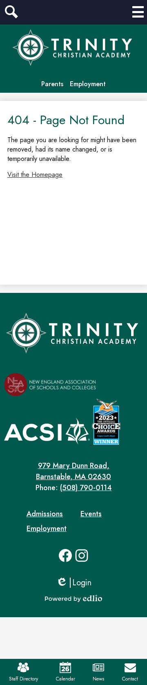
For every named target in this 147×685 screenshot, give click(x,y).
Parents (52, 84)
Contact (130, 679)
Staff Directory (23, 679)
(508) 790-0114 (86, 487)
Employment (88, 84)
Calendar (65, 679)
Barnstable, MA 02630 (73, 471)
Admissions (45, 514)
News (98, 679)
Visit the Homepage (34, 174)
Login (73, 583)
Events (91, 514)
